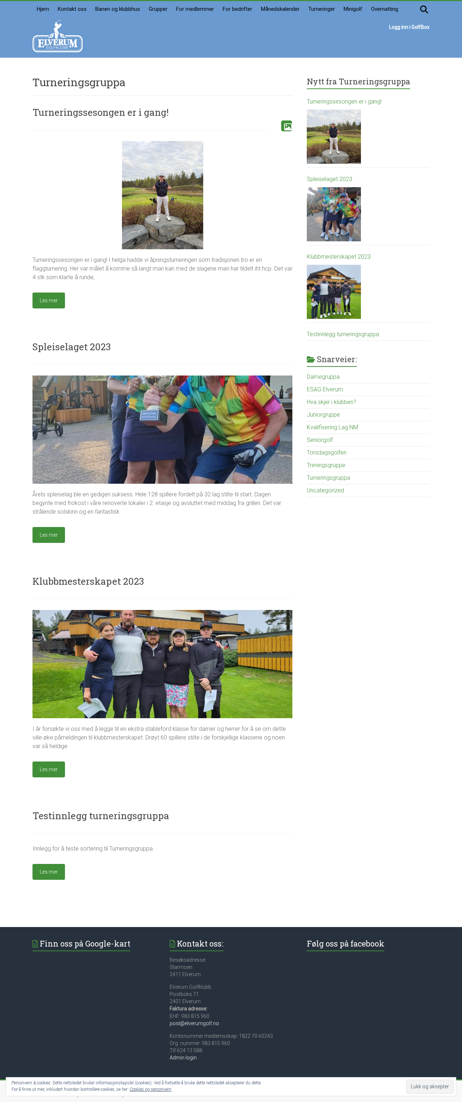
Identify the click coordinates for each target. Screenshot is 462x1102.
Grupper (158, 9)
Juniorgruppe (323, 414)
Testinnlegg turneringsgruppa (100, 815)
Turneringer (321, 9)
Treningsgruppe (326, 465)
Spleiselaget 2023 (71, 347)
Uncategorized (325, 490)
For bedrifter (237, 9)
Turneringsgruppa (328, 477)
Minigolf (353, 9)
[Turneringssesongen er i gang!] (162, 144)
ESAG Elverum (325, 389)
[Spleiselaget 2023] (162, 379)
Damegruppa (323, 376)
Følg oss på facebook (345, 943)
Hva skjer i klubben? (331, 402)
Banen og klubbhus (117, 9)
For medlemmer (195, 9)
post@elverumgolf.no (194, 1023)
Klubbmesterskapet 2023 (88, 581)
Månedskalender (280, 9)
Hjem (43, 9)
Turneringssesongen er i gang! (100, 112)
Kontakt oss (72, 9)
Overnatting (384, 9)
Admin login (183, 1058)
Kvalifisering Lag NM (332, 427)
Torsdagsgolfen (326, 452)
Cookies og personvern (150, 1089)
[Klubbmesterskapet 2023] (162, 613)
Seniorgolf (320, 439)
